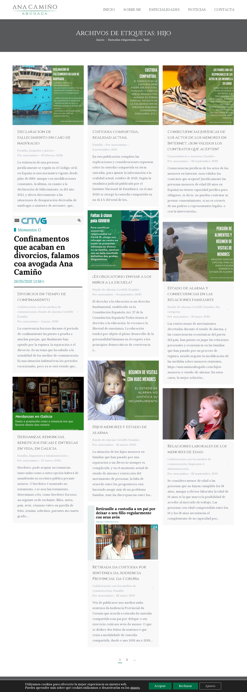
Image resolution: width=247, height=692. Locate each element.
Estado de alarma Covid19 (109, 289)
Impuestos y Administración (48, 455)
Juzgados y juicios (41, 150)
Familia (22, 150)
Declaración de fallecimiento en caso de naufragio (44, 137)
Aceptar (160, 686)
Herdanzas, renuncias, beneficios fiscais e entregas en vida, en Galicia (47, 442)
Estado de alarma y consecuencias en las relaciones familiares (190, 294)
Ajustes (210, 686)
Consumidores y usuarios (184, 156)
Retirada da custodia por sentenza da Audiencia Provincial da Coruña (119, 572)
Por (27, 155)
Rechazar (185, 686)
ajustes (135, 687)
